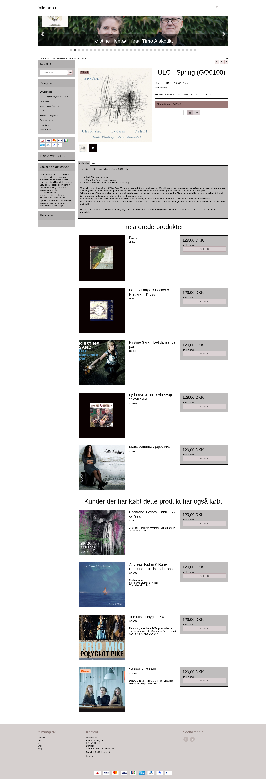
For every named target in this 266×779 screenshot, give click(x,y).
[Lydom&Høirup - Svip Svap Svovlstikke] (102, 417)
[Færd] (102, 259)
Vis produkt (204, 249)
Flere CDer (44, 125)
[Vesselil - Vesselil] (102, 691)
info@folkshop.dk (101, 752)
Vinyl (42, 111)
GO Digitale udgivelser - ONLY (55, 97)
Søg (70, 72)
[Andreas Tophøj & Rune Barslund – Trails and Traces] (102, 586)
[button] (217, 62)
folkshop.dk (49, 7)
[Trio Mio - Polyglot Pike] (102, 639)
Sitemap (90, 756)
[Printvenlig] (227, 58)
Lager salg (44, 101)
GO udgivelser (46, 92)
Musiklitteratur (46, 130)
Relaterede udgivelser (49, 116)
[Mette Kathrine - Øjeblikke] (102, 469)
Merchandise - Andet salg (50, 106)
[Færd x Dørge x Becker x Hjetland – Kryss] (102, 312)
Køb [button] (196, 112)
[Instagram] (192, 739)
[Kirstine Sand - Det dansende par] (102, 364)
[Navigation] (224, 7)
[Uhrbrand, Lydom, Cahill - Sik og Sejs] (102, 534)
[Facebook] (186, 739)
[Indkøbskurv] (216, 7)
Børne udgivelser (47, 120)
